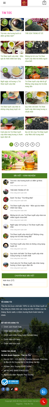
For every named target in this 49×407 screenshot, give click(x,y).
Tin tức (6, 285)
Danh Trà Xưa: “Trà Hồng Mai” (21, 198)
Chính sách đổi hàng (12, 339)
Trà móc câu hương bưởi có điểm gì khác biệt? (26, 182)
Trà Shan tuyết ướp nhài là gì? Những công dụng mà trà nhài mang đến (26, 235)
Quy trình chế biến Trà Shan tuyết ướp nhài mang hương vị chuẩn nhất (26, 254)
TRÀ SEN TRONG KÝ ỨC (19, 190)
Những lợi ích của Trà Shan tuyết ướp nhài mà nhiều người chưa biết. (28, 216)
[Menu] (4, 2)
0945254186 (26, 366)
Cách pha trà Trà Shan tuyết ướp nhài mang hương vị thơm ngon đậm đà (27, 264)
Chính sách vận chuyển (13, 331)
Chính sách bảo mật (12, 343)
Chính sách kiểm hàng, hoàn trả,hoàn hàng (21, 335)
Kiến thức (6, 280)
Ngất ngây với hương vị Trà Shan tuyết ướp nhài (26, 226)
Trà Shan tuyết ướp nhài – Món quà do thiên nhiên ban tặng (27, 207)
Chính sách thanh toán (13, 327)
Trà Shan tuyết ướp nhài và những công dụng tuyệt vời (27, 245)
